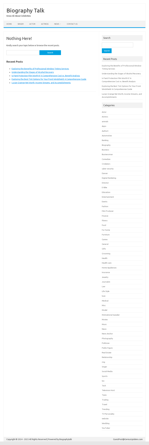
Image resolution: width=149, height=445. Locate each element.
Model (104, 310)
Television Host (108, 390)
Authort (105, 131)
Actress (44, 24)
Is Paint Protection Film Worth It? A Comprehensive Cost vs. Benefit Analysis (46, 76)
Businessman (107, 154)
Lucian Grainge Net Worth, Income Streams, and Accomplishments (41, 83)
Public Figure (107, 348)
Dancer (105, 173)
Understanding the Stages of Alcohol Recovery (33, 72)
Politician (106, 343)
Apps (104, 126)
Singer (21, 24)
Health (104, 258)
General (105, 244)
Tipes (104, 395)
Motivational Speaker (111, 315)
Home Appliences (109, 268)
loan (103, 296)
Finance (105, 216)
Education (106, 192)
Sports (105, 376)
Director (105, 183)
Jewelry (105, 277)
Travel (104, 404)
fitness (105, 220)
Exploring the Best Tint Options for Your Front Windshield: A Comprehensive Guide (49, 79)
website (105, 418)
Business (105, 150)
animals (105, 121)
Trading (105, 400)
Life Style (105, 291)
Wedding (105, 423)
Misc (104, 305)
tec (103, 381)
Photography (107, 338)
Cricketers (106, 164)
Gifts (104, 249)
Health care (106, 263)
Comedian (106, 159)
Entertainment (108, 197)
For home (106, 230)
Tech (104, 386)
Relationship (107, 357)
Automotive (107, 136)
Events (104, 202)
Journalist (106, 282)
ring (103, 362)
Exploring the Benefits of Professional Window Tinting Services (40, 69)
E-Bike (104, 187)
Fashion (105, 206)
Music (104, 324)
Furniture (106, 235)
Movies (105, 319)
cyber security (107, 169)
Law (103, 286)
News (56, 24)
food (104, 225)
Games (105, 239)
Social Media (107, 371)
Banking (105, 140)
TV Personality (108, 414)
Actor (32, 24)
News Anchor (107, 334)
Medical (105, 301)
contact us (72, 24)
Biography (106, 145)
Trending (105, 409)
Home (9, 24)
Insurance (106, 272)
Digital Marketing (109, 178)
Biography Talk (25, 10)
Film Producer (108, 211)
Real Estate (106, 353)
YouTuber (106, 428)
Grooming (106, 253)
